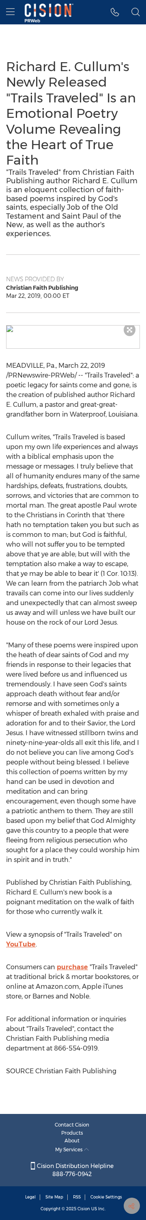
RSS (77, 1197)
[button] (73, 329)
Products (72, 1133)
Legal (30, 1197)
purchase (72, 967)
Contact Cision (72, 1125)
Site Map (54, 1197)
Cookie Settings (106, 1197)
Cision (83, 1208)
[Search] (135, 12)
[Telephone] (115, 12)
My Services (69, 1149)
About (71, 1141)
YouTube (21, 944)
